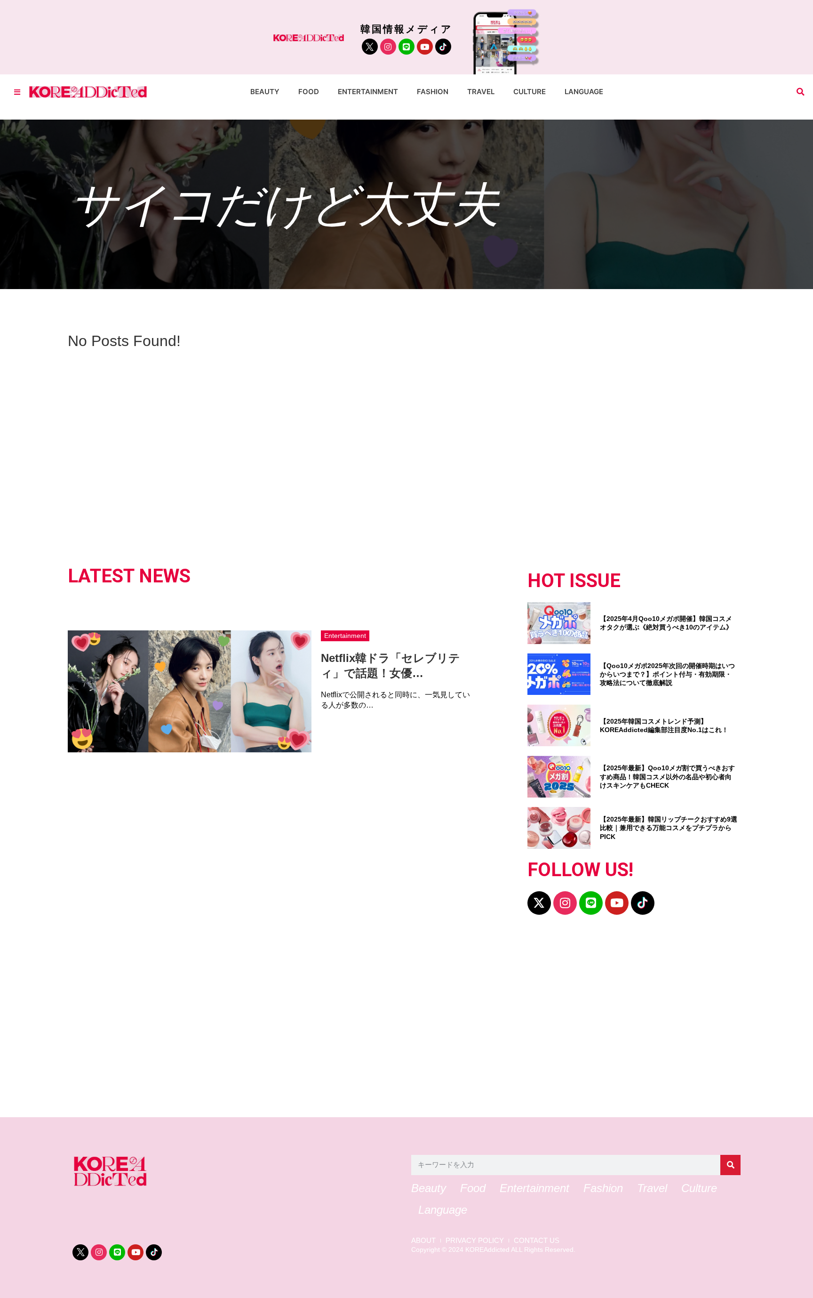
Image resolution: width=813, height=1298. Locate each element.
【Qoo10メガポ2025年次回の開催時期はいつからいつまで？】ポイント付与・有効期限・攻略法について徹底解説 (667, 674)
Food (308, 91)
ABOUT (423, 1240)
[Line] (406, 47)
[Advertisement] (354, 1021)
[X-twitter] (539, 903)
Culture (529, 91)
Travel (480, 91)
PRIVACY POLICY (475, 1240)
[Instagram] (388, 47)
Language (584, 91)
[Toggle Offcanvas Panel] (17, 92)
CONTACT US (536, 1240)
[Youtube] (425, 47)
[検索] (730, 1165)
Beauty (264, 91)
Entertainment (368, 91)
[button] (800, 92)
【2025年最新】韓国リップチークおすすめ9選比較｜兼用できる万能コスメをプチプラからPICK (668, 827)
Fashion (432, 91)
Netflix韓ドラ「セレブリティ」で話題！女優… (390, 665)
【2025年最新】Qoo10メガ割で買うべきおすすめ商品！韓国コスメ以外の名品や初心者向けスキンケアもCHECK (667, 776)
